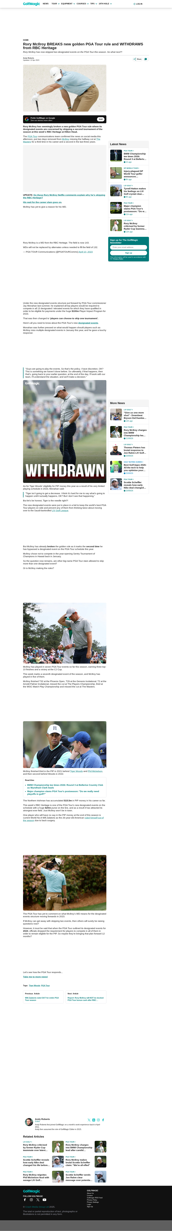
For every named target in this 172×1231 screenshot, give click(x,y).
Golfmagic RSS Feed (94, 1197)
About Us (90, 1193)
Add (101, 119)
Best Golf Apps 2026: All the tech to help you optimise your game (135, 468)
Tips (92, 4)
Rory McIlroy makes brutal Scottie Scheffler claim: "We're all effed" (78, 1162)
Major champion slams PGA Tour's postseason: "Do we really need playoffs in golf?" (135, 209)
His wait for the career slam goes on (42, 202)
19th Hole (104, 4)
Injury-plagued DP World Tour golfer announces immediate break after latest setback (134, 174)
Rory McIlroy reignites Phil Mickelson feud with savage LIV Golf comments (36, 1178)
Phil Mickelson (95, 771)
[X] (38, 1201)
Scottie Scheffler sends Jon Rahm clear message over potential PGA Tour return (78, 1178)
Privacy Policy (118, 259)
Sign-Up (90, 1206)
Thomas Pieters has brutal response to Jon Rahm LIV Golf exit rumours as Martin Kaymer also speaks (134, 450)
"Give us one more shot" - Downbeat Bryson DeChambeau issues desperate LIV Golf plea (135, 415)
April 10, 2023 (86, 252)
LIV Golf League (60, 510)
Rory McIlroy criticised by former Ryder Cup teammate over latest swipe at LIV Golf (35, 1148)
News (46, 4)
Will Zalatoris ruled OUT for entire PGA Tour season (42, 999)
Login (89, 1204)
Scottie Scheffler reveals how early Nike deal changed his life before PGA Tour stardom (36, 1163)
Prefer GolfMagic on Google (43, 118)
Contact (90, 1195)
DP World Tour (131, 168)
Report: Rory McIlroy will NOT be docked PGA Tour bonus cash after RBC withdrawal (86, 999)
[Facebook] (25, 1201)
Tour (54, 4)
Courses (81, 4)
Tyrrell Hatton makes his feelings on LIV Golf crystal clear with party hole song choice (135, 191)
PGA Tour (32, 136)
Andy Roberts (28, 58)
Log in (139, 4)
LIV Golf (27, 1142)
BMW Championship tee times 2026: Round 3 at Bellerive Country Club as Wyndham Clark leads (135, 156)
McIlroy (65, 139)
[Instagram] (32, 1201)
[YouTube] (45, 1201)
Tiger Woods (76, 771)
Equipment (66, 4)
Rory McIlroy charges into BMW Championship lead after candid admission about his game (79, 1148)
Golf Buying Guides (133, 462)
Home (26, 40)
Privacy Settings (93, 1202)
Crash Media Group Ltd (37, 1207)
